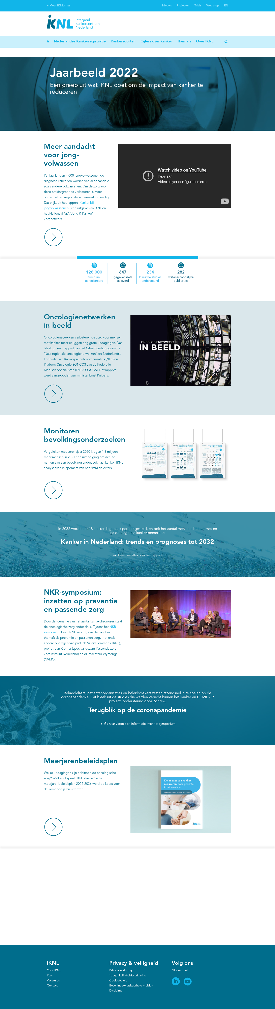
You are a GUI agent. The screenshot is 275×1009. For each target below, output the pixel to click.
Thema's (184, 41)
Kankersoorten (123, 41)
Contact (52, 985)
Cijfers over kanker (156, 41)
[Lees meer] (53, 237)
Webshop (212, 5)
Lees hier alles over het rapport (140, 555)
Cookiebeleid (118, 980)
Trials (197, 5)
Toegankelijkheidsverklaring (127, 975)
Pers (50, 975)
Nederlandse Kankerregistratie (80, 41)
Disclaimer (116, 990)
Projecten (183, 5)
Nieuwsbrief (180, 970)
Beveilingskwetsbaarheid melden (131, 985)
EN (226, 5)
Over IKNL (204, 41)
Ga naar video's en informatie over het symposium (140, 724)
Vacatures (53, 980)
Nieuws (167, 5)
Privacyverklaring (120, 970)
